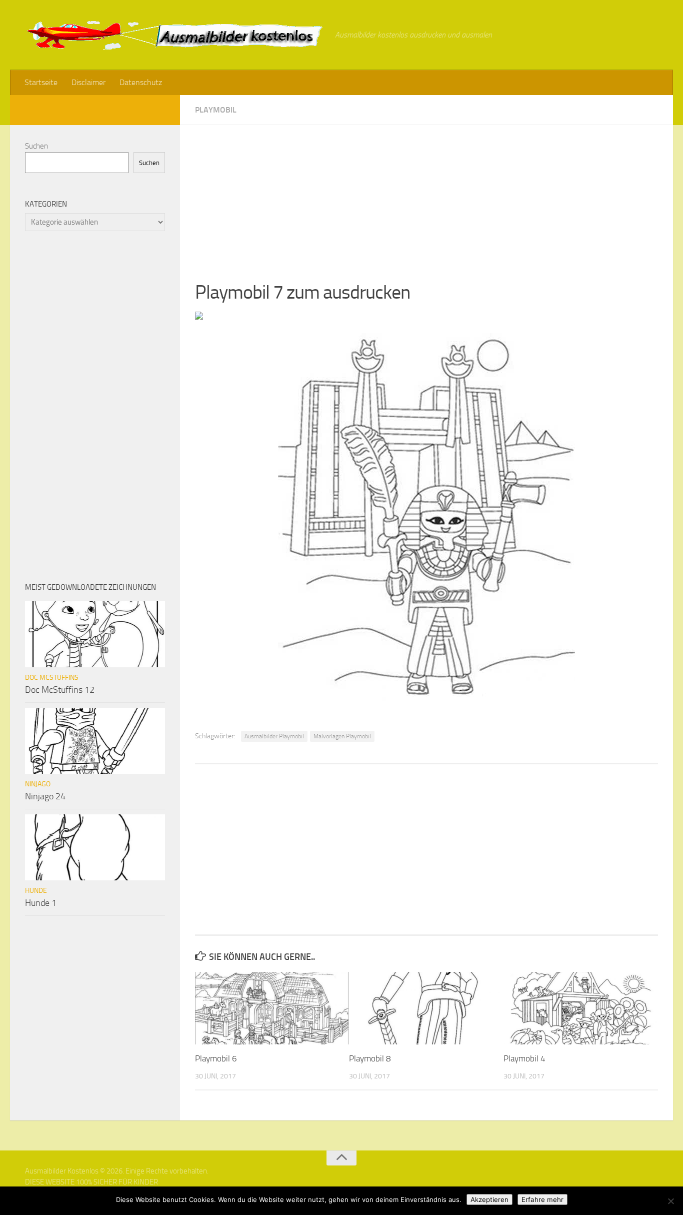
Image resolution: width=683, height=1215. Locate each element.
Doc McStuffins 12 (59, 689)
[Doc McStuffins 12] (95, 634)
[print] (199, 316)
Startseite (41, 82)
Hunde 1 (40, 902)
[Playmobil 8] (425, 1008)
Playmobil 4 (525, 1058)
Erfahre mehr (543, 1199)
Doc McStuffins (51, 677)
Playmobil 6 (216, 1058)
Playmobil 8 (370, 1058)
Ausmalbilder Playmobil (274, 736)
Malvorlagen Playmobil (342, 736)
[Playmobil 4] (580, 1008)
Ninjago (37, 784)
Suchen (36, 146)
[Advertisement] (426, 195)
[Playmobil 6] (271, 1008)
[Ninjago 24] (95, 741)
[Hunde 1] (95, 847)
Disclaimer (89, 82)
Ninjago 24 (45, 796)
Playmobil (215, 110)
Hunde (36, 890)
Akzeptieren (489, 1199)
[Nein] (671, 1201)
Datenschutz (141, 82)
